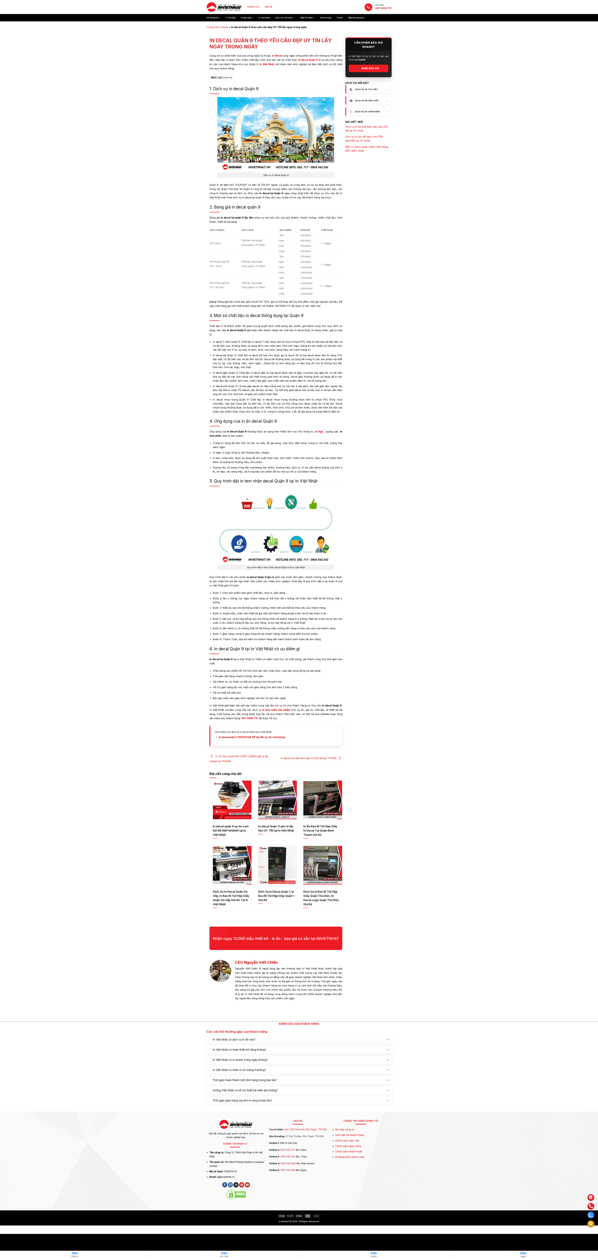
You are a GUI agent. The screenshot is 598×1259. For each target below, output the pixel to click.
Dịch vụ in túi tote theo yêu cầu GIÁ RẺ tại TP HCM (366, 128)
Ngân (523, 1256)
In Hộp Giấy (246, 18)
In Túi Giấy (231, 18)
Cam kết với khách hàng (349, 1174)
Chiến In (74, 1256)
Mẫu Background (356, 18)
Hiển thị (227, 77)
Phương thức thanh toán (349, 1196)
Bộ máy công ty (344, 1169)
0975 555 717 (287, 1189)
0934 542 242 (287, 1196)
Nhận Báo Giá (368, 68)
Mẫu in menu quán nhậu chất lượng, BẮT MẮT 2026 (367, 148)
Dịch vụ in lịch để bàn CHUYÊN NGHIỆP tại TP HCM (364, 138)
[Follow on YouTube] (247, 1224)
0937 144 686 (287, 1210)
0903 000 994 (288, 1203)
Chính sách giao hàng (348, 1185)
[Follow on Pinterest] (241, 1224)
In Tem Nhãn (264, 18)
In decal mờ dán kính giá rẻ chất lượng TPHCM (309, 758)
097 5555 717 (383, 8)
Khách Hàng (325, 18)
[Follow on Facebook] (224, 1224)
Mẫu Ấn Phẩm (306, 18)
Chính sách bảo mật (347, 1180)
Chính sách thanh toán (348, 1191)
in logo (319, 431)
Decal (224, 27)
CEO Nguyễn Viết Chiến (256, 962)
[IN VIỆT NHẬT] (224, 7)
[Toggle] (388, 1079)
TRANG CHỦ (253, 7)
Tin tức (340, 18)
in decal (277, 55)
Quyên (374, 1256)
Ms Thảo (224, 1256)
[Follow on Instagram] (230, 1224)
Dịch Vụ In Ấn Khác (284, 18)
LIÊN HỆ (268, 7)
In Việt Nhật (266, 64)
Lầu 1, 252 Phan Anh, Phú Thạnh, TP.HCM (305, 1169)
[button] (389, 1049)
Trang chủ (212, 27)
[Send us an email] (236, 1224)
